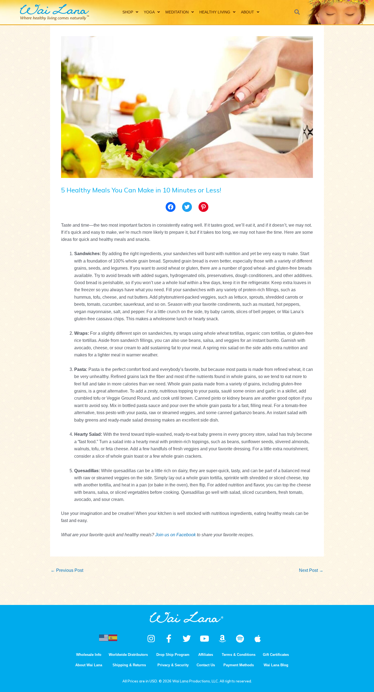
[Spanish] (113, 637)
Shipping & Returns (129, 665)
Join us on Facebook (175, 534)
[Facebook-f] (169, 638)
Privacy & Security (173, 665)
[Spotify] (240, 638)
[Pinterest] (203, 207)
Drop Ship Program (172, 655)
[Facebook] (171, 207)
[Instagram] (151, 638)
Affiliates (205, 655)
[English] (103, 637)
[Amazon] (222, 638)
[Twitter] (187, 207)
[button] (297, 12)
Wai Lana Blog (276, 665)
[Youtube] (204, 638)
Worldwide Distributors (128, 655)
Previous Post (67, 570)
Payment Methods (238, 665)
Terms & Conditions (238, 655)
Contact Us (206, 665)
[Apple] (258, 638)
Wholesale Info (88, 655)
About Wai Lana (88, 665)
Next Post (311, 570)
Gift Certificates (276, 655)
